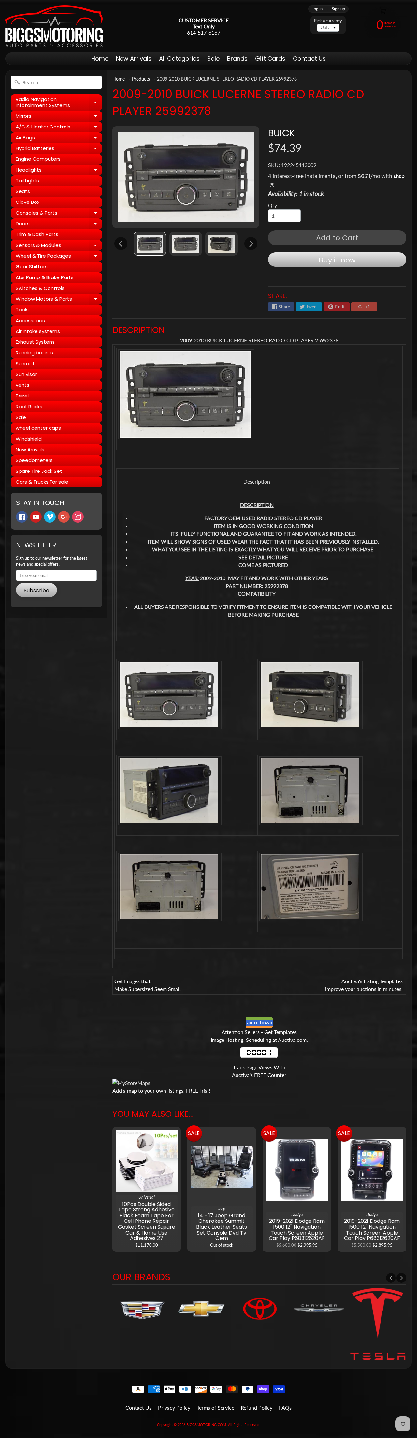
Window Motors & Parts (59, 300)
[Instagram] (78, 517)
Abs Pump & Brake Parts (45, 277)
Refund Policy (256, 1407)
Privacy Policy (174, 1407)
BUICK (281, 133)
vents (22, 385)
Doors (59, 224)
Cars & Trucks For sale (42, 481)
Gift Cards (270, 58)
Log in (317, 9)
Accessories (30, 320)
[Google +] (64, 517)
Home (99, 58)
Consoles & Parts (59, 213)
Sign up (338, 9)
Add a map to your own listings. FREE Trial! (161, 1090)
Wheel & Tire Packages (59, 257)
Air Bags (59, 138)
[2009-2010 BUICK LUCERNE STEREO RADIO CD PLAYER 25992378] (150, 244)
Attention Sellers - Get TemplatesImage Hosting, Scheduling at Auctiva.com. (259, 1036)
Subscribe (36, 590)
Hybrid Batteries (59, 149)
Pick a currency (328, 20)
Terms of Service (215, 1407)
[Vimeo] (50, 517)
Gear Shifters (32, 266)
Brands (237, 58)
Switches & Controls (40, 288)
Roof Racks (29, 406)
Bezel (22, 395)
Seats (23, 191)
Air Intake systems (38, 331)
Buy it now (337, 260)
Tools (22, 309)
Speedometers (34, 460)
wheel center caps (38, 428)
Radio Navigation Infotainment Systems (59, 102)
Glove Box (27, 202)
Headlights (59, 170)
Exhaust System (35, 341)
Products (141, 79)
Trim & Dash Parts (37, 234)
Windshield (29, 438)
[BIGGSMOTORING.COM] (54, 26)
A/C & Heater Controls (59, 127)
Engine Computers (38, 159)
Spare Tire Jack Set (39, 471)
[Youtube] (36, 517)
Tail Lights (27, 180)
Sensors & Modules (59, 246)
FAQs (285, 1407)
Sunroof (25, 363)
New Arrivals (133, 58)
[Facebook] (22, 517)
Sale (213, 58)
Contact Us (309, 58)
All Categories (179, 58)
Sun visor (26, 374)
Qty (272, 205)
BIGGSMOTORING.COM (206, 1424)
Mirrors (59, 117)
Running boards (34, 352)
